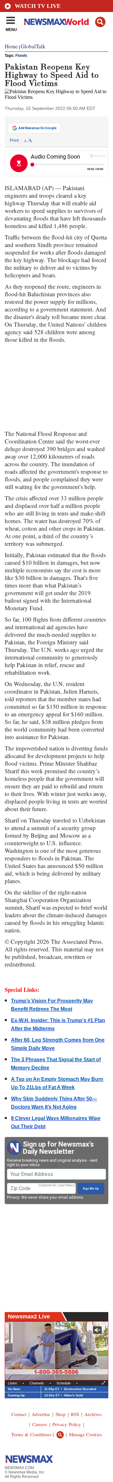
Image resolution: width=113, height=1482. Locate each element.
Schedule (63, 1383)
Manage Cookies (85, 1434)
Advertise (41, 1414)
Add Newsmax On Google (37, 128)
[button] (100, 22)
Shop (61, 1414)
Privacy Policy (66, 1424)
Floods (21, 55)
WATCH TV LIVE (38, 6)
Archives (93, 1414)
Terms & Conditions (31, 1434)
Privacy (13, 1197)
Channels (37, 1383)
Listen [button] (12, 1383)
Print (14, 140)
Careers (39, 1424)
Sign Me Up (91, 1188)
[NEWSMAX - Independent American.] (56, 21)
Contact (18, 1414)
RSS (75, 1414)
